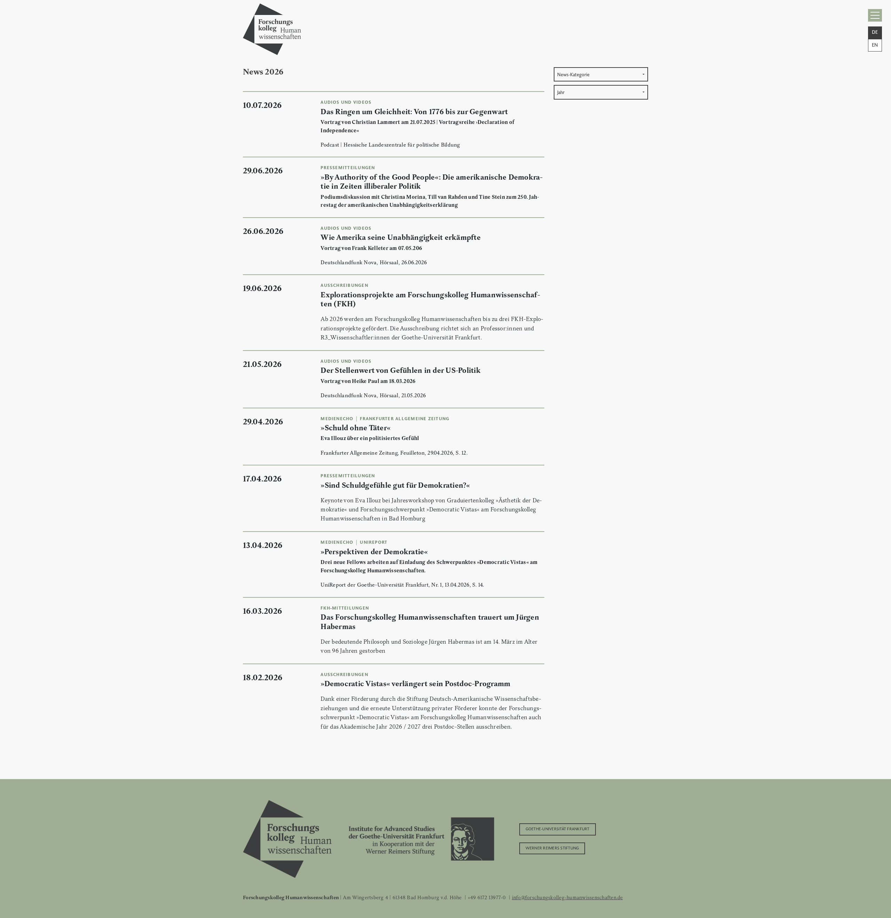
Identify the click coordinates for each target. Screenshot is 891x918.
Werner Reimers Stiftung (552, 847)
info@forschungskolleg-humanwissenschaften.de (567, 897)
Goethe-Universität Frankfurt (558, 828)
